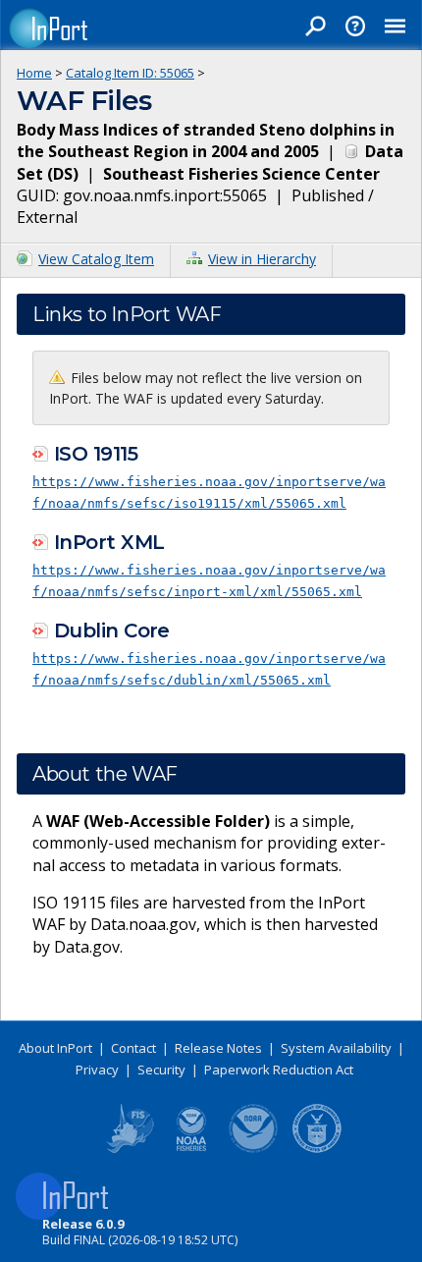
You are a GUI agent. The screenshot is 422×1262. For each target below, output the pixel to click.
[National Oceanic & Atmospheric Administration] (254, 1149)
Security (161, 1069)
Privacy (97, 1069)
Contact (133, 1048)
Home (34, 73)
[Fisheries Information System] (128, 1149)
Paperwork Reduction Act (278, 1069)
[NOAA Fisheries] (191, 1149)
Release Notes (218, 1048)
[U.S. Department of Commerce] (317, 1149)
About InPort (55, 1048)
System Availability (336, 1048)
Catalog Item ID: (130, 73)
